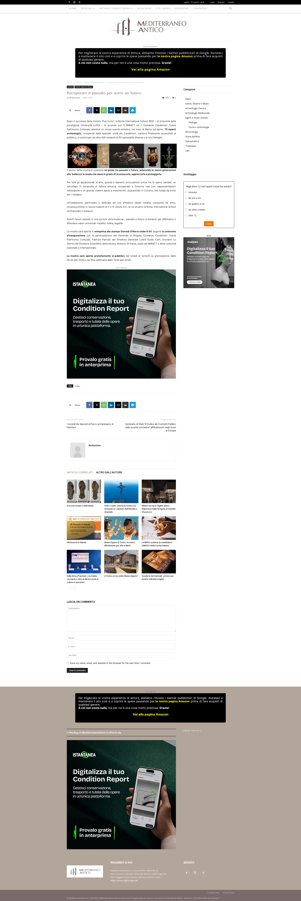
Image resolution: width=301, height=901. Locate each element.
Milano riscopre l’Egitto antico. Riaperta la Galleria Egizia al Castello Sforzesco (158, 509)
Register (221, 2)
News (188, 98)
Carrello (230, 2)
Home (69, 82)
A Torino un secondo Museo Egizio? (121, 576)
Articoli (78, 82)
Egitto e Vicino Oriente (196, 117)
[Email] (118, 110)
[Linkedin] (111, 110)
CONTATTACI (200, 8)
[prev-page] (69, 588)
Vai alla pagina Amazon (150, 69)
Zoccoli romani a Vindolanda (80, 506)
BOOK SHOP (144, 8)
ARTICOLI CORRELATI (80, 472)
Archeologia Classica (195, 108)
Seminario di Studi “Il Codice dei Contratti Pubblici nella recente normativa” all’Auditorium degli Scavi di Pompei (150, 427)
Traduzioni (190, 145)
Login (212, 2)
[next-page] (74, 588)
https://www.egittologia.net (124, 880)
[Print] (125, 110)
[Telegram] (132, 110)
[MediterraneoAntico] (150, 27)
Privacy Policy (228, 892)
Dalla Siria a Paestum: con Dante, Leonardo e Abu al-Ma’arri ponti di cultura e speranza (82, 579)
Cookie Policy (213, 892)
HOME (73, 8)
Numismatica (192, 141)
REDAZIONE (182, 8)
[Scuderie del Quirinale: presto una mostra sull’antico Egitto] (159, 561)
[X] (79, 2)
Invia (208, 223)
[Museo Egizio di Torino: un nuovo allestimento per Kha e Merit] (121, 528)
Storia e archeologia (199, 127)
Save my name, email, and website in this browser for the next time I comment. (110, 663)
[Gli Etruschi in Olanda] (84, 528)
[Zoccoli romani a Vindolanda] (84, 491)
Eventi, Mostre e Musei (94, 82)
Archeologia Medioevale (197, 113)
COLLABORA (163, 8)
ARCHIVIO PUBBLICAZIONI (114, 8)
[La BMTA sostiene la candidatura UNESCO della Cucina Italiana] (159, 528)
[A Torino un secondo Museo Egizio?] (121, 561)
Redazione (75, 97)
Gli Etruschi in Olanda (76, 542)
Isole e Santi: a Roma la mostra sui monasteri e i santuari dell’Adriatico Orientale (120, 509)
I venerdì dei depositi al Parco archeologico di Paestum (90, 426)
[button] (230, 8)
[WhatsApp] (104, 110)
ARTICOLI (86, 8)
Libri (187, 150)
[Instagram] (74, 2)
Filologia (193, 122)
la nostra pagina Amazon (175, 56)
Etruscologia (191, 131)
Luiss (77, 386)
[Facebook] (69, 2)
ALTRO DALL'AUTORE (109, 472)
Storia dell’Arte (192, 136)
